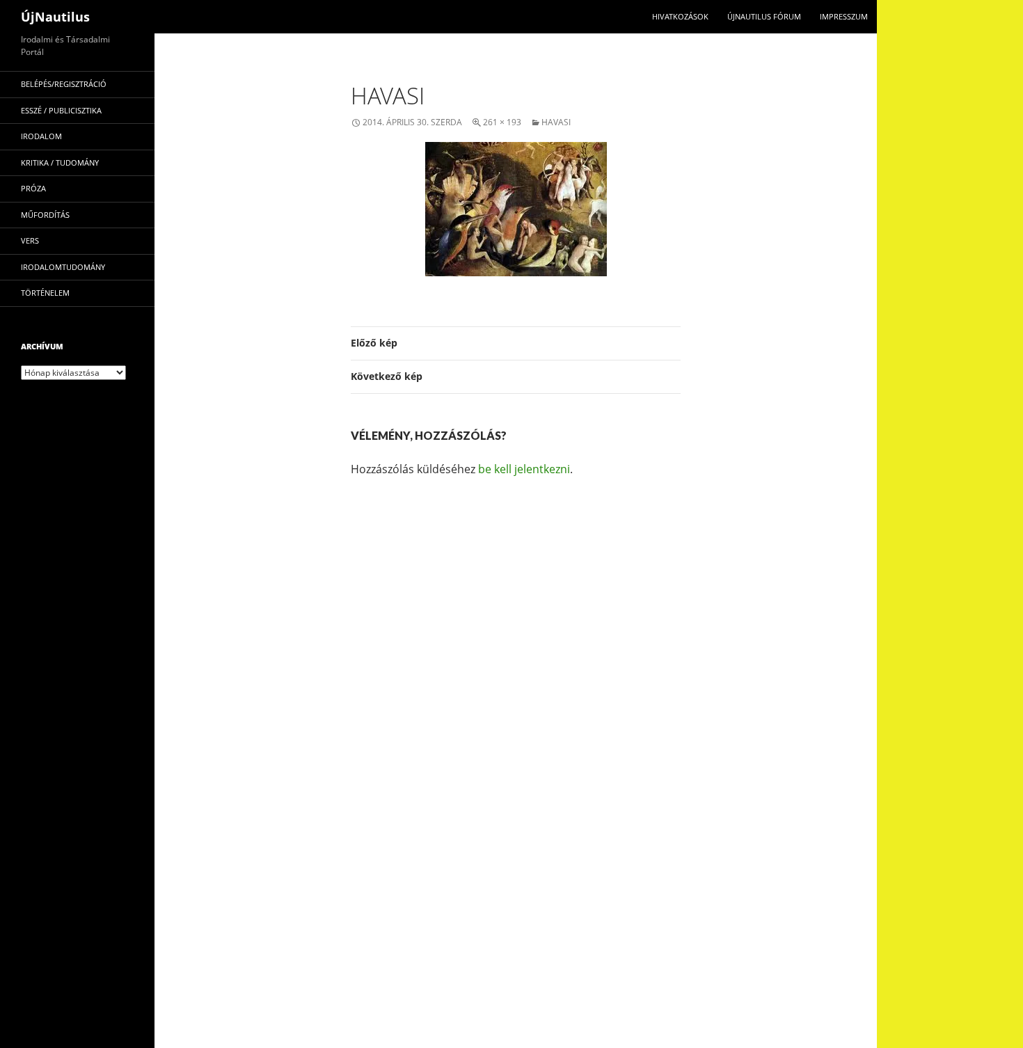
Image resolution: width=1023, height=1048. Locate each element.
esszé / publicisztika (61, 110)
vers (30, 240)
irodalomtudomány (63, 267)
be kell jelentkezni (524, 469)
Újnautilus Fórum (764, 16)
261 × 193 (502, 122)
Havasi (556, 122)
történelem (45, 292)
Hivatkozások (680, 16)
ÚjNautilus (55, 16)
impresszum (844, 16)
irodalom (41, 136)
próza (33, 188)
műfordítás (45, 214)
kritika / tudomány (60, 162)
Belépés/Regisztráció (63, 84)
